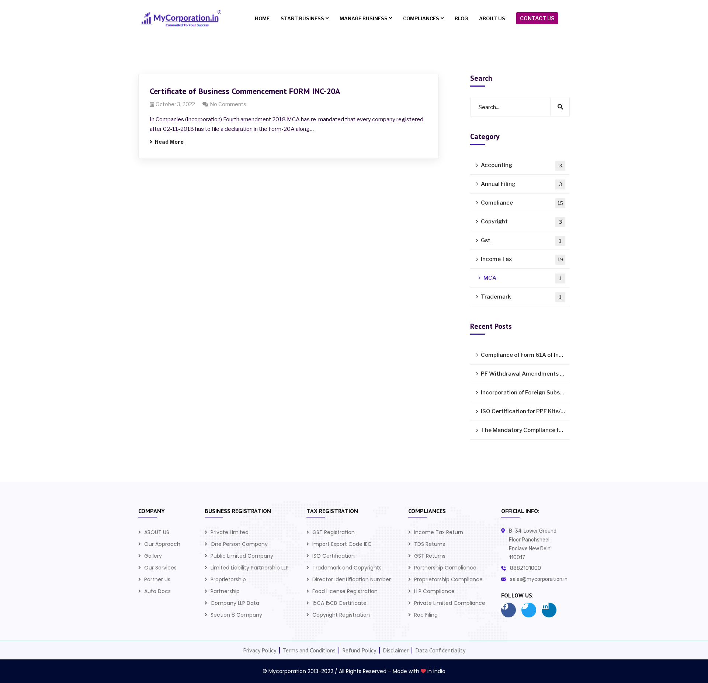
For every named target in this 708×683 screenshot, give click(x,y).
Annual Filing (521, 184)
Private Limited (230, 532)
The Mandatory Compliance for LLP (525, 430)
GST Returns (429, 556)
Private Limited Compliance (449, 603)
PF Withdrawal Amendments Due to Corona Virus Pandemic (525, 373)
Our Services (160, 567)
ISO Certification (333, 556)
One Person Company (239, 544)
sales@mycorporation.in (539, 579)
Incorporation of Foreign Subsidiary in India (525, 392)
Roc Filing (426, 614)
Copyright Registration (341, 614)
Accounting (521, 165)
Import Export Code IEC (342, 544)
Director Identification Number (351, 579)
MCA (522, 278)
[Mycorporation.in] (179, 18)
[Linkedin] (549, 610)
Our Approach (162, 544)
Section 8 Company (236, 614)
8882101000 (525, 568)
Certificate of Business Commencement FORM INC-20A (245, 91)
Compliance (522, 202)
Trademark (521, 296)
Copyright (521, 221)
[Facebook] (508, 610)
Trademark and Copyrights (347, 567)
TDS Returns (429, 544)
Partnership (225, 591)
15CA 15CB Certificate (339, 603)
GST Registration (333, 532)
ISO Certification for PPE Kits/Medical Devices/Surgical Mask (525, 411)
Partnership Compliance (445, 567)
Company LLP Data (235, 603)
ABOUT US (156, 532)
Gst (521, 240)
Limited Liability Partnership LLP (250, 567)
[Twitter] (528, 610)
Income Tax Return (438, 532)
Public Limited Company (242, 556)
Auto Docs (157, 591)
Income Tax (522, 259)
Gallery (153, 556)
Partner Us (157, 579)
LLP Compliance (434, 591)
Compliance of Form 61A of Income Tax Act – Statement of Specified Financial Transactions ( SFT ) (525, 355)
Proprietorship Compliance (448, 579)
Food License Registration (345, 591)
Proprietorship (228, 579)
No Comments (228, 104)
